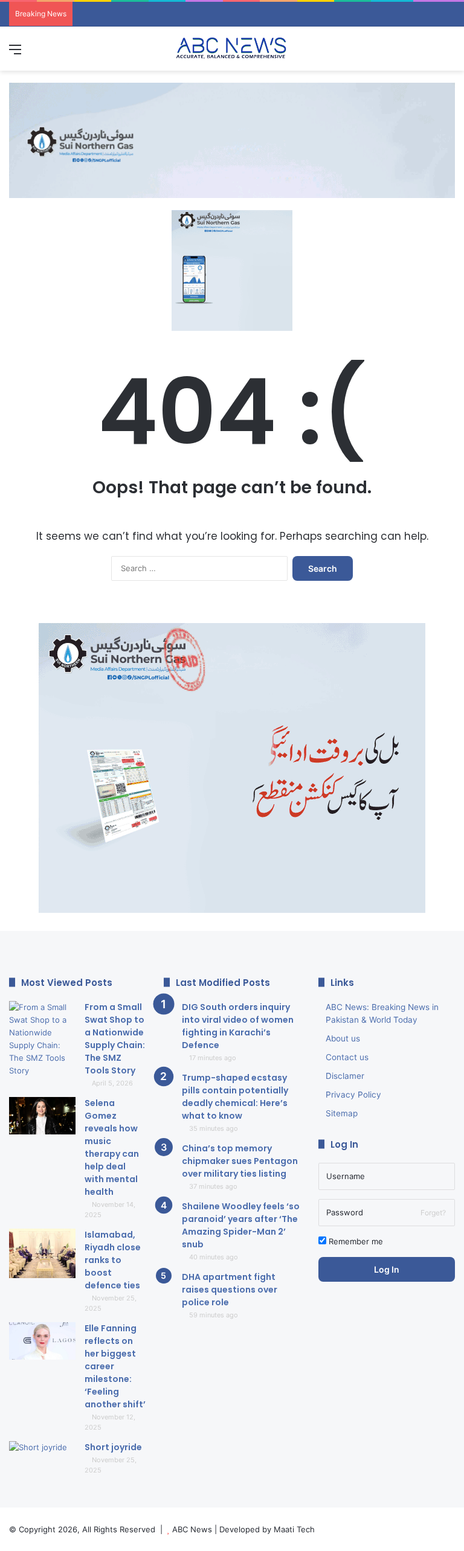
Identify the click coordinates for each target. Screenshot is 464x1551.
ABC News (192, 1529)
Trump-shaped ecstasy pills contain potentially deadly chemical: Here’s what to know (235, 1097)
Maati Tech (294, 1529)
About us (343, 1038)
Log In (386, 1269)
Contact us (347, 1057)
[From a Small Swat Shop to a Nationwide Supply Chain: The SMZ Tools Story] (42, 1039)
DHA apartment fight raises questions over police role (229, 1289)
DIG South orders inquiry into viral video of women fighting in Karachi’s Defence (238, 1026)
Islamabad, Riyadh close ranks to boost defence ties (113, 1260)
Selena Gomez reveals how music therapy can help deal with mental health (112, 1147)
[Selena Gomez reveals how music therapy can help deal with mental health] (42, 1116)
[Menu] (15, 53)
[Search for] (449, 53)
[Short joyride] (42, 1463)
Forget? (433, 1212)
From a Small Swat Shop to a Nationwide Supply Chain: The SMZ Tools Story (115, 1038)
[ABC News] (232, 48)
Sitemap (342, 1113)
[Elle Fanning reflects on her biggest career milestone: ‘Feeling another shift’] (42, 1341)
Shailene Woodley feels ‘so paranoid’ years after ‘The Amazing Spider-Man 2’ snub (241, 1225)
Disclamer (345, 1076)
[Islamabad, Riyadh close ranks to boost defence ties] (42, 1254)
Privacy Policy (353, 1094)
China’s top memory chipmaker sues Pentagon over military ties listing (240, 1161)
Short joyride (113, 1447)
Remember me (354, 1241)
